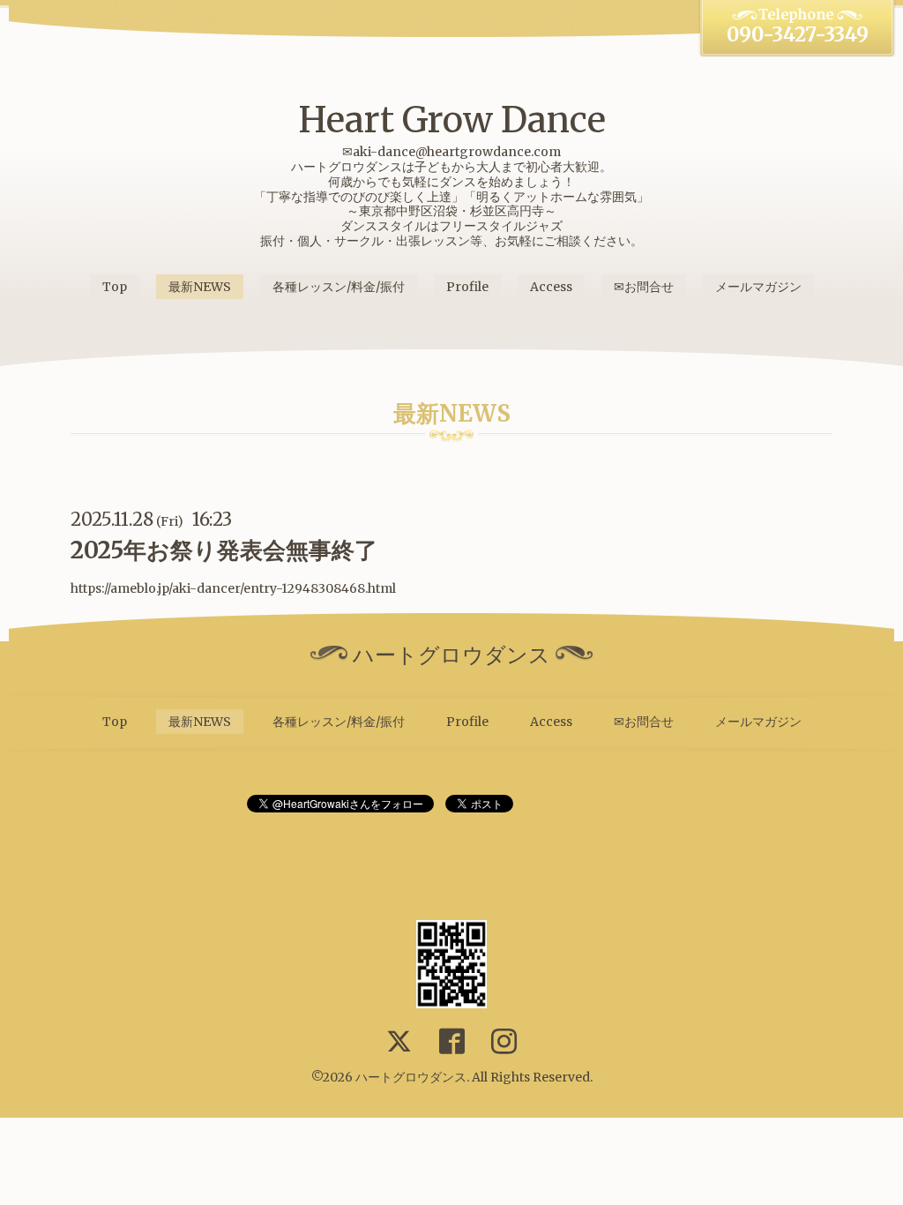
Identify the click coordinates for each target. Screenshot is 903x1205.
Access (551, 287)
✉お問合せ (644, 287)
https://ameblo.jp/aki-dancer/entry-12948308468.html (233, 588)
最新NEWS (199, 287)
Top (114, 287)
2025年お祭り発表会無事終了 (224, 550)
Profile (467, 287)
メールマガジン (758, 287)
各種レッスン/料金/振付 (338, 287)
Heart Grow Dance (452, 120)
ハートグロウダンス (410, 1077)
